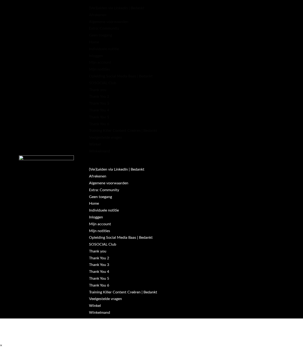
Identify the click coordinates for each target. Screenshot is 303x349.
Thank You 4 (99, 110)
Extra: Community (104, 28)
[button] (185, 158)
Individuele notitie (104, 49)
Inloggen (96, 56)
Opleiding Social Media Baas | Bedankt (121, 76)
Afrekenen (97, 15)
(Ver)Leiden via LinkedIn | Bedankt (116, 8)
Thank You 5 (99, 117)
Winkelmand (99, 151)
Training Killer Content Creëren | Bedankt (123, 131)
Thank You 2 (99, 96)
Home (94, 42)
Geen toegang (100, 35)
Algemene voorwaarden (108, 22)
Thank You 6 (99, 124)
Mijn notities (99, 69)
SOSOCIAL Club (102, 83)
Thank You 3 (99, 103)
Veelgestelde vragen (105, 137)
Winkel (95, 144)
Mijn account (100, 62)
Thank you (97, 90)
